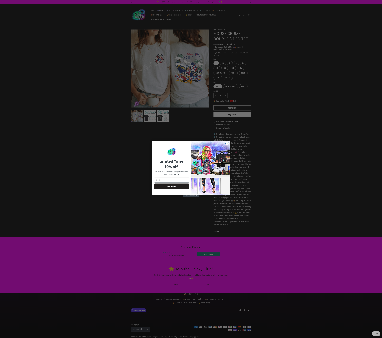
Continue (171, 186)
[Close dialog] (227, 143)
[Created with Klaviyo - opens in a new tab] (191, 196)
